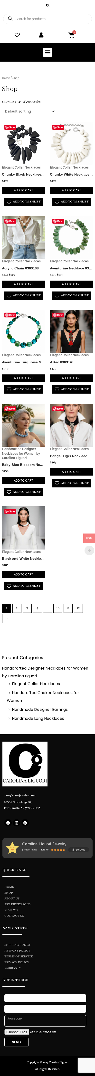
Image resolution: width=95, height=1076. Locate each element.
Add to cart (23, 190)
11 (67, 608)
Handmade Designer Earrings (40, 709)
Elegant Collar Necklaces (36, 684)
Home (6, 78)
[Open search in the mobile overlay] (47, 19)
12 (78, 608)
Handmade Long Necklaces (38, 718)
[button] (47, 52)
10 (57, 608)
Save (12, 127)
